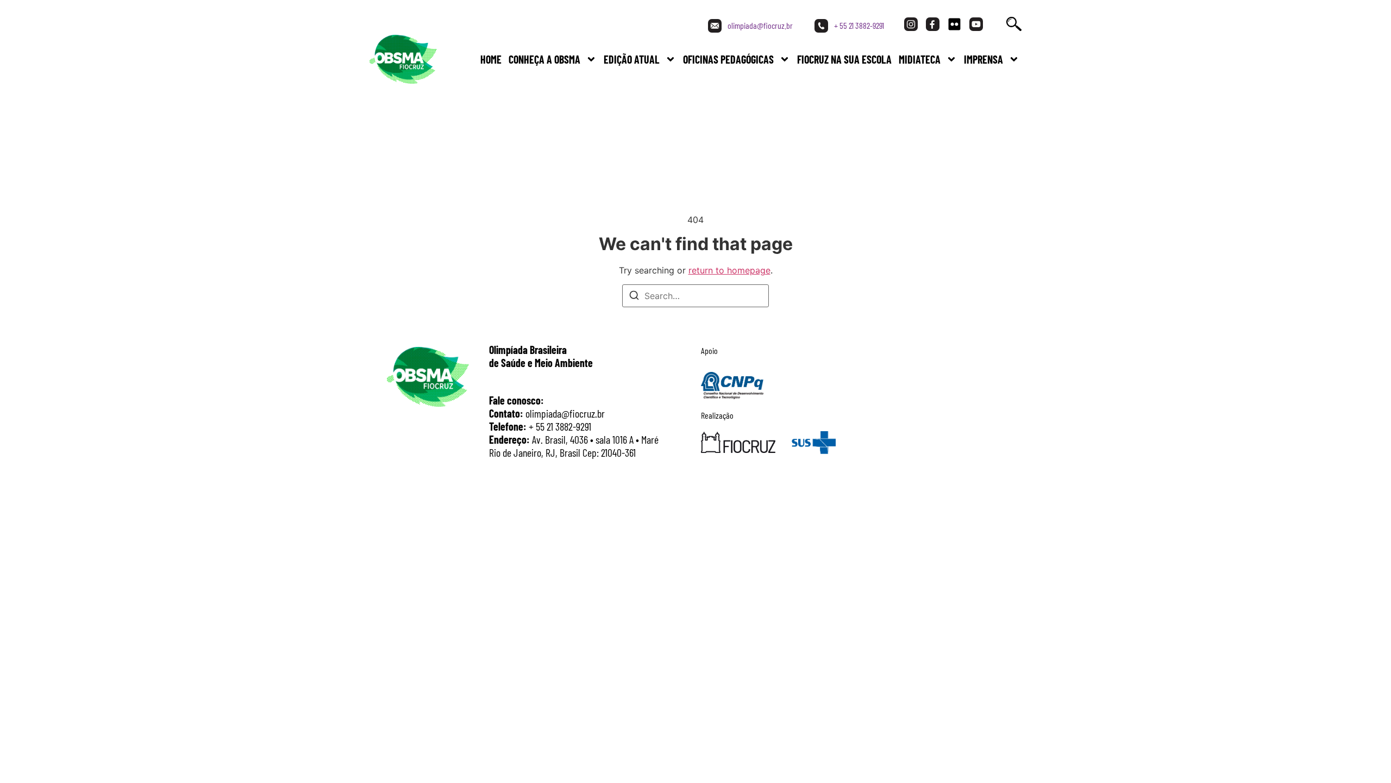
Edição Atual (632, 59)
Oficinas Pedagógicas (728, 59)
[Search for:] (695, 295)
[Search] (634, 296)
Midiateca (920, 59)
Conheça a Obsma (544, 59)
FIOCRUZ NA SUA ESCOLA (844, 59)
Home (491, 59)
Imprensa (983, 59)
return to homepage (729, 270)
